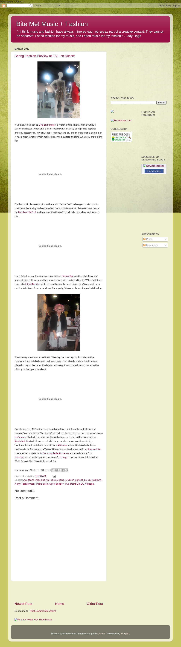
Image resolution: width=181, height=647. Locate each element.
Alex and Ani (94, 449)
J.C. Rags (63, 457)
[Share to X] (60, 470)
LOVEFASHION (92, 480)
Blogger (125, 633)
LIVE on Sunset (46, 125)
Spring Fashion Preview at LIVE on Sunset (45, 56)
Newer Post (23, 604)
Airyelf (101, 633)
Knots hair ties (22, 441)
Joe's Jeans (57, 480)
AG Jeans (62, 445)
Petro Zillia (67, 276)
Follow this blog (153, 171)
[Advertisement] (58, 591)
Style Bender (33, 284)
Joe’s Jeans (20, 437)
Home (59, 604)
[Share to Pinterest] (66, 470)
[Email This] (53, 470)
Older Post (95, 604)
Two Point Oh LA (74, 483)
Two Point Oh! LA (27, 212)
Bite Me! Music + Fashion (52, 23)
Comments (151, 245)
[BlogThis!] (56, 470)
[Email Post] (53, 476)
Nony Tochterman (25, 483)
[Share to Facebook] (63, 470)
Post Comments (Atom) (43, 611)
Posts (148, 239)
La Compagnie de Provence (54, 453)
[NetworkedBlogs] (153, 166)
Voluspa (19, 457)
